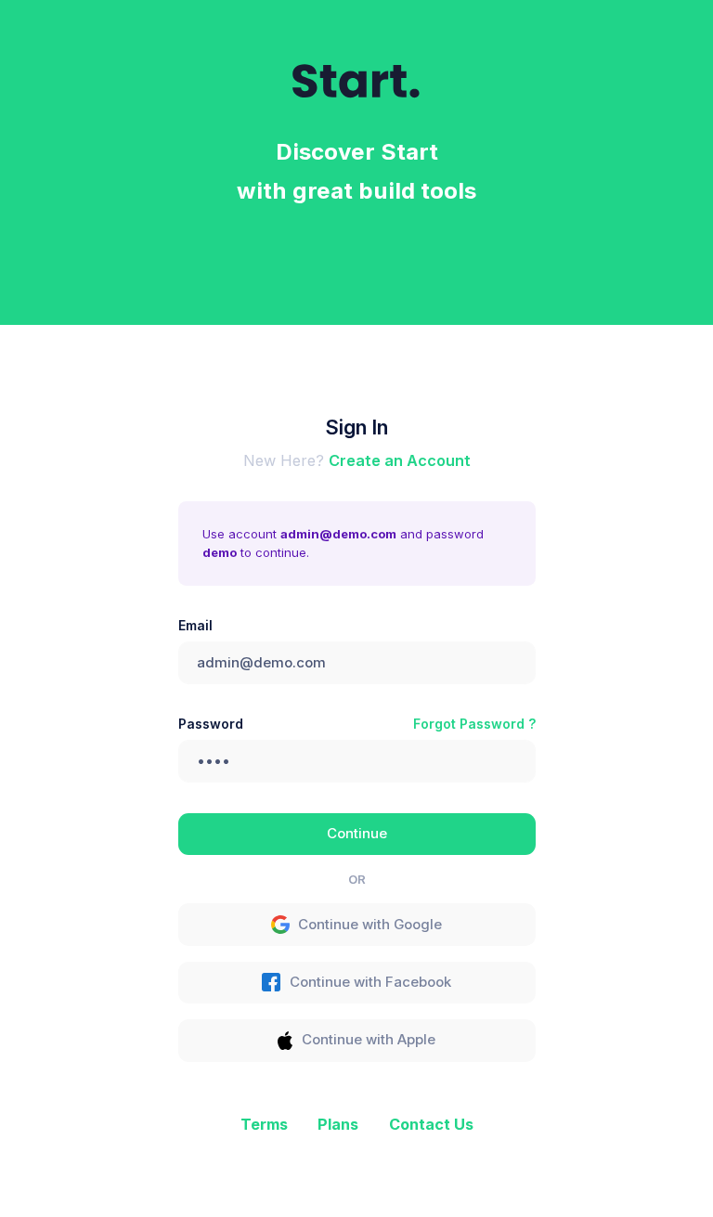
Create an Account (400, 460)
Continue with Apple (368, 1039)
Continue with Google (370, 924)
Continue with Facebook (370, 982)
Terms (264, 1124)
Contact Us (431, 1124)
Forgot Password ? (474, 723)
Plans (338, 1124)
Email (195, 625)
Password (210, 723)
